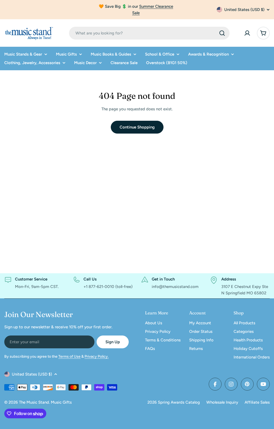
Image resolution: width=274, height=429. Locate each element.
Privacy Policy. (97, 356)
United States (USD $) (244, 9)
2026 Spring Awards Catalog (173, 402)
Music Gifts (61, 402)
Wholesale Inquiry (222, 402)
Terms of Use (69, 356)
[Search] (222, 33)
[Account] (247, 33)
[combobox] (149, 33)
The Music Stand (34, 402)
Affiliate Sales (257, 402)
